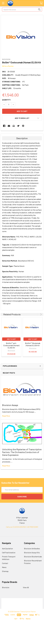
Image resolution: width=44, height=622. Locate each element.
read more (6, 416)
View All (26, 587)
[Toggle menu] (3, 3)
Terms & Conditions (22, 599)
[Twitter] (18, 126)
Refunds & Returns (22, 605)
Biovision (5, 587)
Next (40, 314)
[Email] (9, 126)
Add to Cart (11, 339)
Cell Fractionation (8, 552)
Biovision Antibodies (32, 548)
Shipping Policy (22, 602)
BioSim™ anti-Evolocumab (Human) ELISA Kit (11, 345)
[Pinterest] (23, 126)
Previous (37, 314)
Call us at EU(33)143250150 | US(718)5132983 (22, 527)
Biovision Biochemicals (33, 556)
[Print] (14, 126)
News (4, 567)
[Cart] (41, 3)
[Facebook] (4, 126)
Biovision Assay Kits (32, 552)
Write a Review (8, 66)
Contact (5, 563)
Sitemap (5, 571)
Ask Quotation (7, 548)
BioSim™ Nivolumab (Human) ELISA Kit (32, 344)
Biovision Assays (10, 405)
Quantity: (6, 100)
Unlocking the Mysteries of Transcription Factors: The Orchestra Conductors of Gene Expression (22, 452)
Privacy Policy (22, 607)
